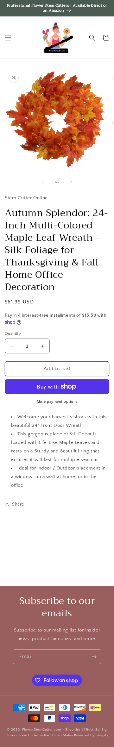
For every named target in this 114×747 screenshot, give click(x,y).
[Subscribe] (94, 656)
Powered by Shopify (91, 735)
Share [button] (18, 504)
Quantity (13, 333)
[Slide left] (43, 182)
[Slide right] (71, 182)
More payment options (57, 402)
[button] (8, 38)
